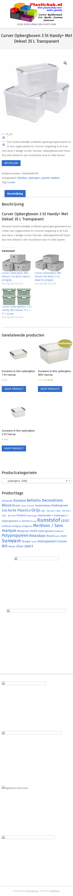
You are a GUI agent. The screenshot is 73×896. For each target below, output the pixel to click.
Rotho (57, 536)
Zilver (20, 546)
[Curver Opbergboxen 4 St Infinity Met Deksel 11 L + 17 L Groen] (16, 296)
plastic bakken (51, 177)
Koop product (13, 388)
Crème (24, 506)
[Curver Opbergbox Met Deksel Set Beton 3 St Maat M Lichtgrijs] (49, 263)
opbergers (34, 177)
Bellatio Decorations (45, 500)
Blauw (7, 505)
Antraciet (7, 500)
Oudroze (59, 531)
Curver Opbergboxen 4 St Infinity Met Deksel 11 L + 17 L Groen (16, 310)
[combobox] (36, 480)
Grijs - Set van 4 (63, 511)
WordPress (55, 890)
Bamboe (19, 500)
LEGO (65, 520)
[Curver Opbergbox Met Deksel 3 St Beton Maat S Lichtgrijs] (16, 263)
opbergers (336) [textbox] (35, 481)
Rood (50, 536)
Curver (11, 182)
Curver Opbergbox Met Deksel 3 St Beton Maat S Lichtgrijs (16, 277)
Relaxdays (37, 535)
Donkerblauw (43, 505)
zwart (28, 546)
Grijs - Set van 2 (48, 511)
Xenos (11, 546)
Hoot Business (33, 890)
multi (33, 531)
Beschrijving (15, 193)
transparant (47, 541)
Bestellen (11, 163)
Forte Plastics (19, 510)
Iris (19, 521)
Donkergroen (59, 505)
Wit (5, 546)
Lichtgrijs (16, 526)
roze (64, 536)
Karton (26, 521)
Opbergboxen (46, 531)
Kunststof (48, 520)
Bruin (16, 505)
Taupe (25, 541)
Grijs (35, 510)
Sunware (11, 541)
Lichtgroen (27, 526)
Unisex (62, 541)
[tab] (15, 193)
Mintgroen (23, 531)
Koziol (33, 521)
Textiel (34, 541)
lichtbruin (6, 526)
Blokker (22, 177)
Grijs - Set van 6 (9, 515)
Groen (21, 515)
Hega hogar (31, 515)
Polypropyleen (15, 535)
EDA (4, 510)
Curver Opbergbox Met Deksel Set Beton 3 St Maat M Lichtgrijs (48, 277)
